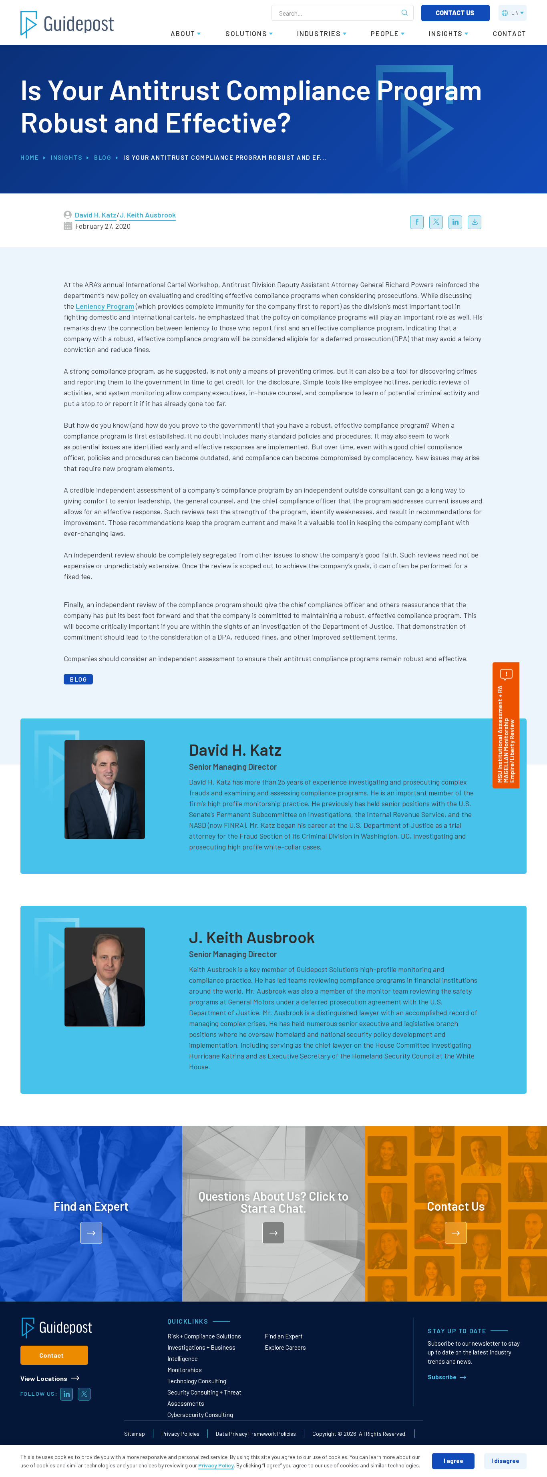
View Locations (43, 1378)
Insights (66, 157)
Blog (102, 157)
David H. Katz (96, 214)
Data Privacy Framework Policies (256, 1433)
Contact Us (455, 12)
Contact (51, 1355)
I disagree (505, 1460)
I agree (453, 1460)
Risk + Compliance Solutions (204, 1336)
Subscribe (442, 1376)
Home (29, 157)
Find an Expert (284, 1336)
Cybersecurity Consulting (200, 1414)
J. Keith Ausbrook (147, 214)
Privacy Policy (216, 1465)
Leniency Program (105, 306)
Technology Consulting (196, 1380)
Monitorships (184, 1369)
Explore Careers (285, 1347)
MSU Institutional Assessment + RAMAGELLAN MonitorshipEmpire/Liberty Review (505, 734)
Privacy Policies (180, 1433)
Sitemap (134, 1433)
